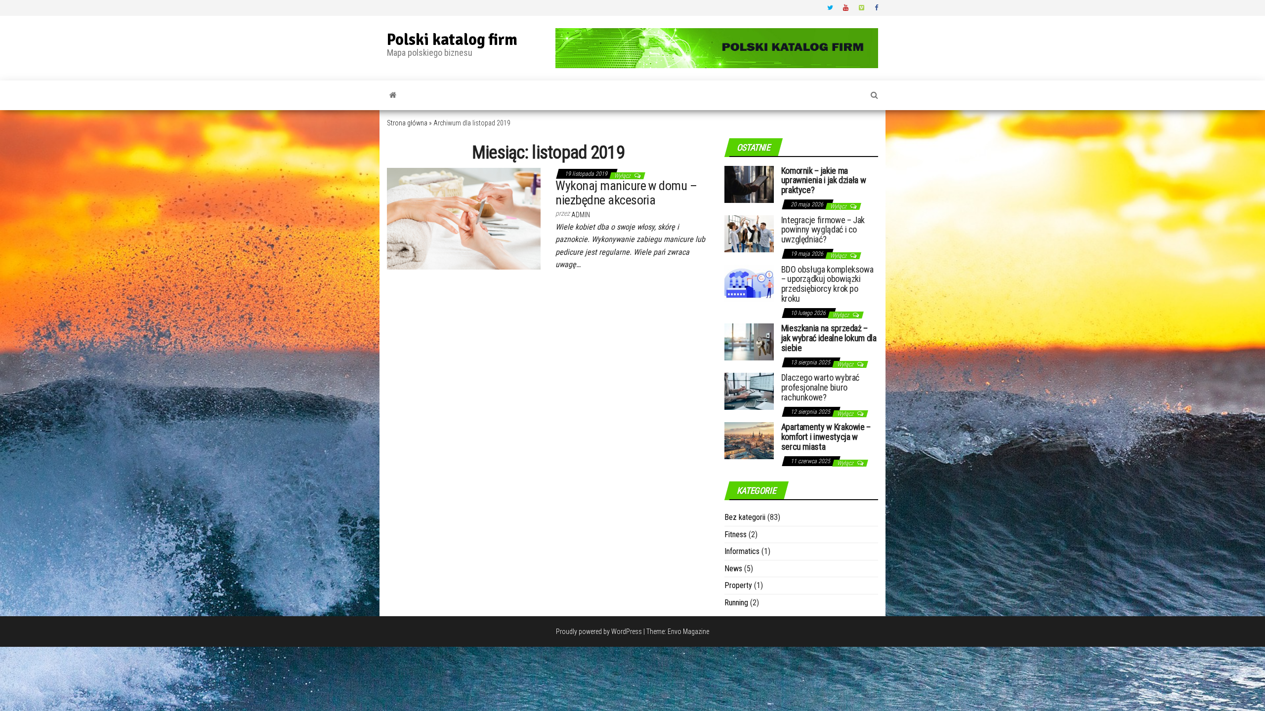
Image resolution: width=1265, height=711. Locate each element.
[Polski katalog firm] (393, 95)
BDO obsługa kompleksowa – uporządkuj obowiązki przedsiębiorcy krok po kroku (827, 284)
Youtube (846, 8)
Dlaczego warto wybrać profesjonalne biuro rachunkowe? (820, 387)
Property (738, 585)
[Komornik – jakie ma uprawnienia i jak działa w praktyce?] (749, 183)
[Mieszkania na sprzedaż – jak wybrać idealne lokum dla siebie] (749, 341)
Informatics (741, 551)
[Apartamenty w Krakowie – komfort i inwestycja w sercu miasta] (749, 440)
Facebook (878, 8)
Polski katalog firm (452, 39)
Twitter (830, 8)
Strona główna (407, 123)
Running (736, 602)
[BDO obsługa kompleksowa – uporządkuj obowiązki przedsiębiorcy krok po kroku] (749, 282)
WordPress (626, 631)
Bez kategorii (744, 517)
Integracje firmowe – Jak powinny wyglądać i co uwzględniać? (823, 230)
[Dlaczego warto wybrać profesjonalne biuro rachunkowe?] (749, 390)
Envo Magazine (688, 631)
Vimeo (862, 8)
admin (580, 215)
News (733, 568)
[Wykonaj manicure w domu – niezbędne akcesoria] (464, 218)
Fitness (735, 534)
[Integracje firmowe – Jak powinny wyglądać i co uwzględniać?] (749, 232)
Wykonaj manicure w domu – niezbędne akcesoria (626, 192)
